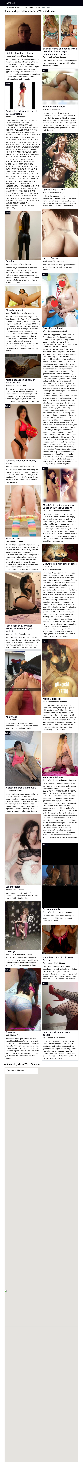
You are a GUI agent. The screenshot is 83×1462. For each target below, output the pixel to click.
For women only (51, 909)
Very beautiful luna (53, 777)
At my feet (11, 717)
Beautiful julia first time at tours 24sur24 (60, 565)
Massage (10, 951)
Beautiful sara (13, 538)
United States (28, 7)
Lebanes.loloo (13, 886)
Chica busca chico (15, 310)
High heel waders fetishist (20, 53)
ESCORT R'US (10, 3)
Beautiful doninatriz (53, 328)
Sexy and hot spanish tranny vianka (21, 462)
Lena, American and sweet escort (57, 1033)
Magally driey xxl (52, 698)
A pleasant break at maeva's (21, 787)
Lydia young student (54, 189)
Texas (37, 7)
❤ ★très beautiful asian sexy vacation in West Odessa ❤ (58, 506)
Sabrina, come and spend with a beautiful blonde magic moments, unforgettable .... (60, 51)
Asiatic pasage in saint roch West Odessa (20, 381)
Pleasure (10, 1032)
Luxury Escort (50, 258)
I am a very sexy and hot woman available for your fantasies (19, 628)
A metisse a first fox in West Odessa (58, 958)
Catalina (10, 261)
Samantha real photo (54, 106)
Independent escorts (13, 7)
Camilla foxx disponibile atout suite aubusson (21, 112)
